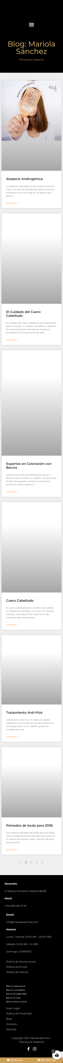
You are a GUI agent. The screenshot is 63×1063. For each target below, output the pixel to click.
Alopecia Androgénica (24, 179)
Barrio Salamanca (15, 986)
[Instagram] (35, 1049)
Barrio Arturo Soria (16, 1001)
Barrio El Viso (13, 997)
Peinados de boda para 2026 (29, 825)
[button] (31, 24)
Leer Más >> (12, 203)
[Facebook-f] (28, 1049)
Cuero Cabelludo (20, 600)
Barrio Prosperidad (16, 993)
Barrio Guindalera (15, 990)
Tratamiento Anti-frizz (24, 712)
